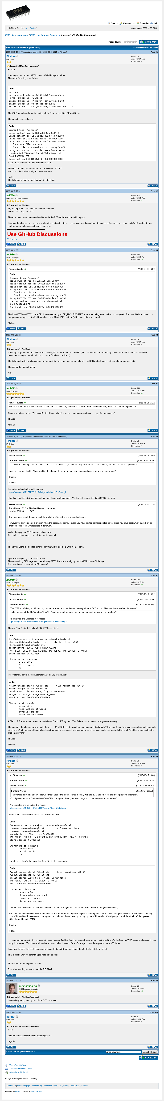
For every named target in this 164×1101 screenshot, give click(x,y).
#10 (156, 1012)
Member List (129, 23)
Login (25, 28)
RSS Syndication (81, 1086)
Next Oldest (13, 1051)
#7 (157, 575)
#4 (157, 335)
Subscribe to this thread (18, 1072)
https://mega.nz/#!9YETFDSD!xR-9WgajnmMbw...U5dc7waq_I (37, 492)
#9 (157, 980)
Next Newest (27, 1051)
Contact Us (11, 1086)
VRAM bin (12, 239)
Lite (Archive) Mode (66, 1086)
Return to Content (50, 1086)
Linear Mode (152, 47)
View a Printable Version (18, 1065)
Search (114, 23)
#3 (157, 250)
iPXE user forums (39, 35)
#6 (157, 436)
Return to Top (37, 1086)
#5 (157, 384)
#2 (157, 191)
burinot (10, 1016)
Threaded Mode (139, 47)
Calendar (144, 23)
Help (156, 23)
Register (33, 28)
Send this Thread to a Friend (20, 1069)
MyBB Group (36, 1091)
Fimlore (63, 52)
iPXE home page (23, 1086)
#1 (157, 52)
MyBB (17, 1091)
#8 (157, 756)
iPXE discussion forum (16, 35)
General (53, 35)
